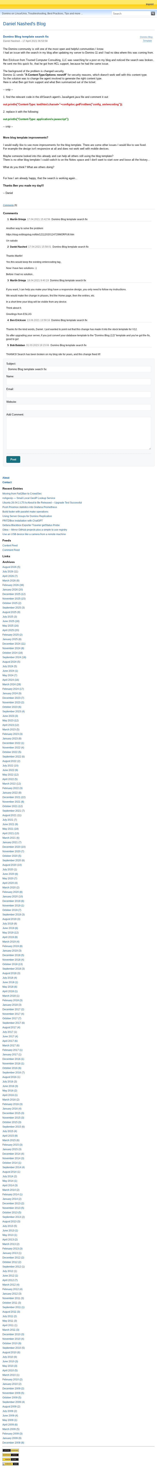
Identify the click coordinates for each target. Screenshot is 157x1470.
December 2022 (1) (13, 743)
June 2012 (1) (10, 1275)
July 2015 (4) (9, 1131)
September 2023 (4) (13, 711)
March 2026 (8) (10, 580)
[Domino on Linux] (10, 1454)
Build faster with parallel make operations (25, 511)
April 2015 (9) (10, 1135)
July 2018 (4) (9, 977)
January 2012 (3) (11, 1293)
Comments (8, 205)
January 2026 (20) (12, 589)
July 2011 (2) (9, 1316)
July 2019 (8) (9, 923)
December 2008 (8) (13, 1442)
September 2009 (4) (13, 1402)
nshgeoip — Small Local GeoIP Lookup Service (28, 498)
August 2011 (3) (11, 1311)
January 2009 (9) (11, 1438)
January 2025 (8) (11, 639)
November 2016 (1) (13, 1063)
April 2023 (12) (10, 725)
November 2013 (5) (13, 1208)
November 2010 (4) (13, 1338)
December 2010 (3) (13, 1334)
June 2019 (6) (10, 928)
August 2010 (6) (11, 1352)
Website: (11, 401)
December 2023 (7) (13, 698)
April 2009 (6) (10, 1424)
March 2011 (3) (10, 1329)
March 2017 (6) (10, 1045)
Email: (10, 389)
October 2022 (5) (11, 752)
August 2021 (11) (11, 815)
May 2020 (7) (9, 878)
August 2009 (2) (11, 1406)
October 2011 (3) (11, 1302)
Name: (10, 376)
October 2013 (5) (11, 1212)
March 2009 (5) (10, 1429)
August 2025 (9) (11, 612)
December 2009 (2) (13, 1388)
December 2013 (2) (13, 1203)
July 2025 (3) (9, 616)
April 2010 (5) (10, 1370)
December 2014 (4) (13, 1153)
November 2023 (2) (13, 702)
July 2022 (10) (10, 765)
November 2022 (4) (13, 747)
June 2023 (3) (10, 716)
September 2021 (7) (13, 810)
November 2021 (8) (13, 801)
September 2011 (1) (13, 1307)
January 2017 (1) (11, 1054)
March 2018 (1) (10, 995)
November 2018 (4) (13, 959)
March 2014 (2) (10, 1190)
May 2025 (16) (10, 625)
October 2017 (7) (11, 1018)
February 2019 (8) (12, 946)
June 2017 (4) (10, 1036)
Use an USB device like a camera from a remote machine (34, 534)
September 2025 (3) (13, 607)
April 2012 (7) (10, 1280)
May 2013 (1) (9, 1235)
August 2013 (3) (11, 1221)
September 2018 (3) (13, 968)
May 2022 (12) (10, 774)
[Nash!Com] (10, 1459)
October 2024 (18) (12, 652)
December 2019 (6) (13, 901)
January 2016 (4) (11, 1108)
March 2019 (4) (10, 941)
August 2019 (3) (11, 919)
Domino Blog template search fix (26, 36)
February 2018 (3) (12, 1000)
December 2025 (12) (14, 594)
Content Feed (10, 545)
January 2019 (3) (11, 950)
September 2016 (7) (13, 1072)
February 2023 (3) (12, 734)
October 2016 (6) (11, 1068)
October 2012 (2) (11, 1262)
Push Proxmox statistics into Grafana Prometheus (29, 507)
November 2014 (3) (13, 1158)
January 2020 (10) (12, 896)
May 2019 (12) (10, 932)
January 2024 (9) (11, 693)
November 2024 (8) (13, 648)
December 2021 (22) (14, 797)
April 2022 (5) (10, 779)
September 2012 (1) (13, 1266)
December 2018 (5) (13, 955)
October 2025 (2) (11, 603)
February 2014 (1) (12, 1194)
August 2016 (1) (11, 1077)
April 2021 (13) (10, 833)
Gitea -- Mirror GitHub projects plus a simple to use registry (34, 529)
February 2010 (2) (12, 1379)
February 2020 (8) (12, 892)
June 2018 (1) (10, 982)
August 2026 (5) (11, 567)
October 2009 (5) (11, 1397)
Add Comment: (15, 414)
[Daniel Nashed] (10, 1463)
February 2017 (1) (12, 1050)
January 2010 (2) (11, 1384)
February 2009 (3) (12, 1433)
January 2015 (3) (11, 1149)
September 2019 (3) (13, 914)
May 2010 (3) (9, 1366)
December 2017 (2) (13, 1009)
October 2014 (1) (11, 1162)
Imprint (150, 4)
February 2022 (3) (12, 788)
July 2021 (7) (9, 819)
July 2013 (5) (9, 1226)
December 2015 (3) (13, 1113)
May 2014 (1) (9, 1180)
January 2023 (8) (11, 738)
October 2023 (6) (11, 707)
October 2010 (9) (11, 1343)
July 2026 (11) (10, 571)
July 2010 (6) (9, 1357)
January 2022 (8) (11, 792)
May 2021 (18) (10, 828)
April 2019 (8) (10, 937)
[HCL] (10, 1450)
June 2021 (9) (10, 824)
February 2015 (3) (12, 1144)
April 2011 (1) (9, 1325)
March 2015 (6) (10, 1140)
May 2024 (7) (9, 675)
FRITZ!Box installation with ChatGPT (22, 520)
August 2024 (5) (11, 661)
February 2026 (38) (13, 585)
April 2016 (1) (10, 1095)
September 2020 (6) (13, 860)
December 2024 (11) (13, 643)
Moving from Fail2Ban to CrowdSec (22, 493)
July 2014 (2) (9, 1176)
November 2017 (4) (13, 1013)
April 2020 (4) (10, 883)
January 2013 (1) (11, 1253)
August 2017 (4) (11, 1027)
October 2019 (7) (11, 910)
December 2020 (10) (14, 846)
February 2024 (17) (13, 689)
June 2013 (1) (10, 1230)
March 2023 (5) (10, 729)
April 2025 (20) (10, 630)
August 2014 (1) (11, 1171)
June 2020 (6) (10, 874)
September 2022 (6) (13, 756)
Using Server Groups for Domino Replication (27, 516)
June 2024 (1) (10, 670)
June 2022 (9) (10, 770)
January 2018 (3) (11, 1004)
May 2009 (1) (9, 1420)
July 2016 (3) (9, 1081)
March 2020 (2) (10, 887)
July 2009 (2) (9, 1411)
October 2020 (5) (11, 856)
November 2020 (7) (13, 851)
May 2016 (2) (9, 1090)
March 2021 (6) (10, 837)
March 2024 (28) (11, 684)
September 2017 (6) (13, 1023)
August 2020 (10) (12, 865)
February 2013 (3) (12, 1248)
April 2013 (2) (10, 1239)
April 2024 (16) (10, 679)
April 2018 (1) (10, 991)
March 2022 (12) (11, 783)
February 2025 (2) (12, 634)
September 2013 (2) (13, 1217)
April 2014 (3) (10, 1185)
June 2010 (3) (10, 1361)
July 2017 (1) (9, 1032)
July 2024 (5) (9, 666)
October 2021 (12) (12, 806)
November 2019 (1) (13, 905)
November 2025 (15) (14, 598)
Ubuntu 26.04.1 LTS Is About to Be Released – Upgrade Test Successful (42, 502)
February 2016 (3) (12, 1104)
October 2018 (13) (12, 964)
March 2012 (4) (10, 1284)
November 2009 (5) (13, 1393)
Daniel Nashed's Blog (24, 23)
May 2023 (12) (10, 720)
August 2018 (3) (11, 973)
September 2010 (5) (13, 1347)
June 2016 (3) (10, 1086)
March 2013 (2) (10, 1244)
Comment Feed (11, 550)
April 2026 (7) (10, 576)
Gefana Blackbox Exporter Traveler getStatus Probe (31, 525)
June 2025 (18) (10, 621)
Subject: (11, 363)
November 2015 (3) (13, 1117)
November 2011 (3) (13, 1298)
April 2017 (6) (10, 1041)
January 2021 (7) (11, 842)
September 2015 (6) (13, 1126)
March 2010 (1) (10, 1375)
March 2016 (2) (10, 1099)
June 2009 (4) (10, 1415)
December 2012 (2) (13, 1257)
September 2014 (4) (13, 1167)
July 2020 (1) (9, 869)
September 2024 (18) (14, 657)
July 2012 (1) (9, 1271)
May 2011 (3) (9, 1320)
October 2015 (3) (11, 1122)
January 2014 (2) (11, 1199)
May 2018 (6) (9, 986)
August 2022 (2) (11, 761)
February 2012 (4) (12, 1289)
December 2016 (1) (13, 1059)
